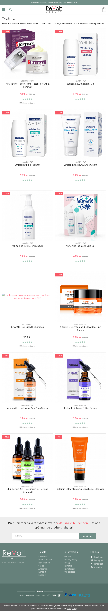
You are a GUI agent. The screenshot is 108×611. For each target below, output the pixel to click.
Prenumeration (45, 559)
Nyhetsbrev (69, 569)
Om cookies (69, 571)
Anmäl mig (88, 536)
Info (69, 608)
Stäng (74, 608)
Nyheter (68, 565)
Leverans (42, 556)
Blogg (67, 562)
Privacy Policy (70, 559)
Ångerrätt (43, 569)
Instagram (98, 560)
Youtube (98, 567)
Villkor (41, 565)
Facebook (98, 557)
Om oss (67, 556)
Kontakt (42, 571)
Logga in (42, 575)
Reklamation (44, 562)
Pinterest (98, 563)
